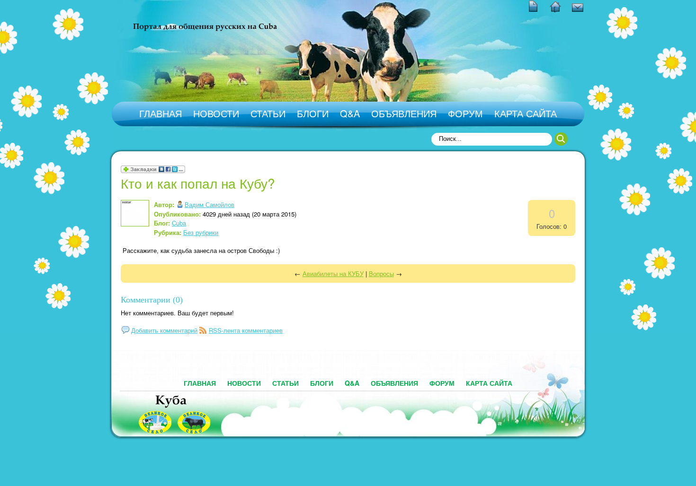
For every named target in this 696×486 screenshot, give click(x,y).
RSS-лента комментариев (246, 330)
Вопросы (381, 273)
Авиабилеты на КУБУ (333, 273)
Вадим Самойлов (209, 204)
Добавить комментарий (164, 330)
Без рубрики (200, 232)
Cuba (179, 222)
